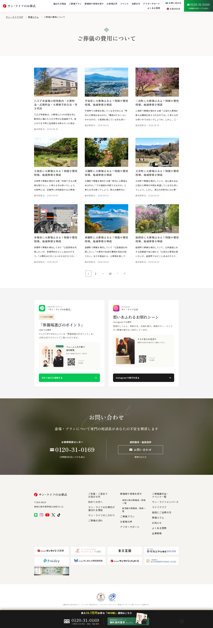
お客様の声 (112, 3)
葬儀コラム (33, 17)
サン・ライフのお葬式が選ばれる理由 (101, 508)
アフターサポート (130, 526)
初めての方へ (95, 501)
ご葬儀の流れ (95, 520)
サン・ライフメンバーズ (165, 501)
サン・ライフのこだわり (101, 515)
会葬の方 (136, 3)
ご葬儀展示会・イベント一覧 (160, 495)
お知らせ (157, 522)
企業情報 (157, 533)
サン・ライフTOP (14, 17)
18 (110, 273)
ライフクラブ (159, 507)
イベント (124, 3)
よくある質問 (153, 8)
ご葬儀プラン (75, 3)
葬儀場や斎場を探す (94, 3)
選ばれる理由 (59, 3)
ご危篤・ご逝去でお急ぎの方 (98, 495)
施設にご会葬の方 (161, 512)
